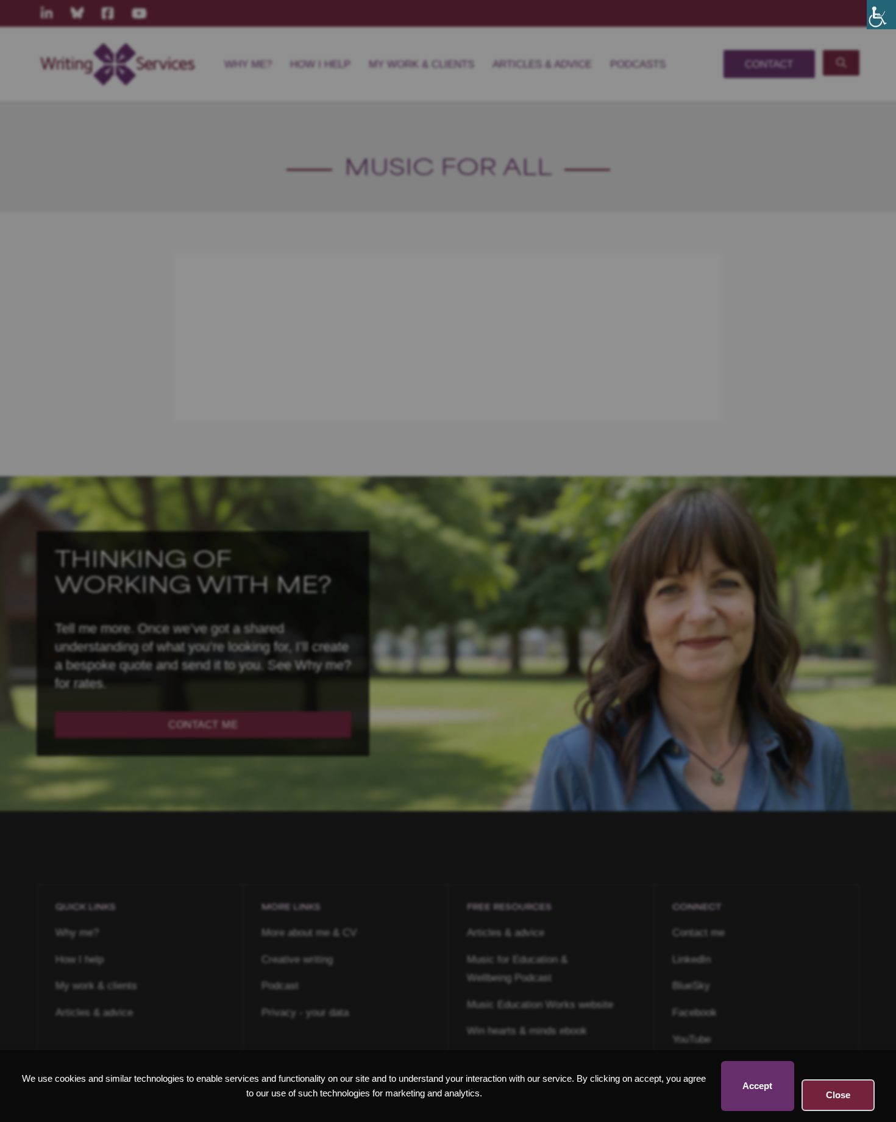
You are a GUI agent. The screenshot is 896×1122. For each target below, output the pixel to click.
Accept (757, 1086)
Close (838, 1095)
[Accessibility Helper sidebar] (881, 14)
